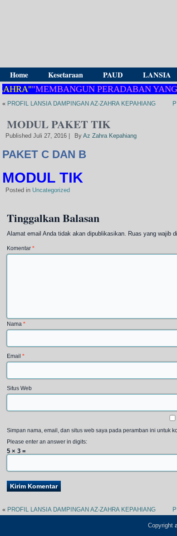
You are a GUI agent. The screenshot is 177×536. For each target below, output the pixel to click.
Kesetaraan (65, 74)
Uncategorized (51, 190)
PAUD (113, 74)
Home (19, 74)
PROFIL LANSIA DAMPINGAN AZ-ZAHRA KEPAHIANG (81, 103)
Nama (16, 324)
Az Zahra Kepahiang (110, 135)
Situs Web (19, 388)
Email (16, 356)
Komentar (20, 248)
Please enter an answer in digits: (47, 442)
